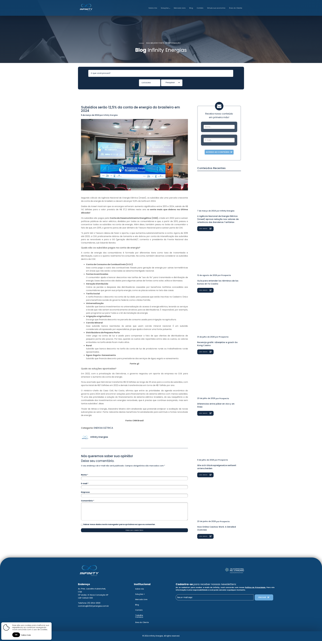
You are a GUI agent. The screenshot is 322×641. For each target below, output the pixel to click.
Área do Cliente (235, 8)
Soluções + (140, 594)
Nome (84, 475)
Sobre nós (153, 8)
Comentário (87, 500)
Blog (191, 8)
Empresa (85, 492)
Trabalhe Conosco (139, 616)
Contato (200, 8)
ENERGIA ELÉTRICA (103, 427)
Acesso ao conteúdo (218, 152)
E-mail (84, 483)
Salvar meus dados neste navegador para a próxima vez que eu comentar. (119, 524)
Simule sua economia (216, 8)
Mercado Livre (180, 8)
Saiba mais (26, 635)
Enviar (262, 597)
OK (16, 634)
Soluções (165, 8)
